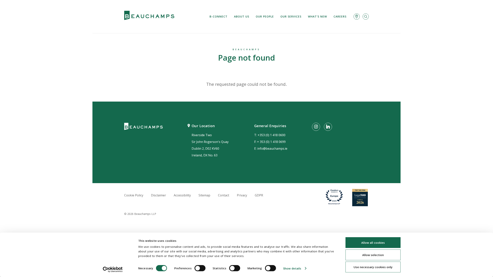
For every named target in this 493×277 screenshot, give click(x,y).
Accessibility (182, 195)
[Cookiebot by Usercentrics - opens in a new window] (113, 269)
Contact (223, 195)
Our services (290, 16)
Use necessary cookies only (373, 267)
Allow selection (373, 255)
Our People (265, 16)
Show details (292, 268)
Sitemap (204, 195)
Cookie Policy (133, 195)
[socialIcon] (316, 127)
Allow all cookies (373, 242)
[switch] (200, 268)
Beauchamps (246, 49)
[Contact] (357, 16)
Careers (340, 16)
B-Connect (218, 16)
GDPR (259, 195)
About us (241, 16)
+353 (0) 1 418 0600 (271, 135)
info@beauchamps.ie (272, 148)
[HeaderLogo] (149, 16)
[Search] (366, 16)
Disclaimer (158, 195)
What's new (317, 16)
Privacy (242, 195)
